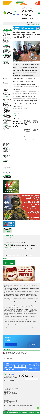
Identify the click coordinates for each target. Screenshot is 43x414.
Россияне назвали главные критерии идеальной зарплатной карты (7, 99)
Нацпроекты (25, 14)
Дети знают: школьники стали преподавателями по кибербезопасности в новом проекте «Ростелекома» (7, 41)
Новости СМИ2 (16, 113)
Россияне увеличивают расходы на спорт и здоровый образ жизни (7, 168)
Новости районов (8, 235)
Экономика (6, 96)
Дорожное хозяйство (27, 8)
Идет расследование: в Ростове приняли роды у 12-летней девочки (9, 353)
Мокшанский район (8, 237)
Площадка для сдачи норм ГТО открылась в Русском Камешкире (15, 251)
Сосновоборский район (9, 244)
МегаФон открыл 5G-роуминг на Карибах (6, 47)
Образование (25, 18)
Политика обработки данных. (20, 409)
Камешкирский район (8, 250)
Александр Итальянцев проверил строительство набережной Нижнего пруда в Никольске (19, 248)
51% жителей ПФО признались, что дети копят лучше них (7, 51)
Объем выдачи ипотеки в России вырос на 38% (7, 173)
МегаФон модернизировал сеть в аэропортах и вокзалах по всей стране (7, 135)
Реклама (33, 376)
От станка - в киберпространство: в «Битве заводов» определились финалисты (7, 77)
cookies (11, 410)
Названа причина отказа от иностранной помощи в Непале (21, 357)
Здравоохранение (26, 17)
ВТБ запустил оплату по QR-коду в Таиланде (7, 94)
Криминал (32, 13)
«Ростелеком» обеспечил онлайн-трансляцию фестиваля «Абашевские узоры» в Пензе (7, 64)
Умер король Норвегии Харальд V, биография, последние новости (21, 353)
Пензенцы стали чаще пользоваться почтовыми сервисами (7, 104)
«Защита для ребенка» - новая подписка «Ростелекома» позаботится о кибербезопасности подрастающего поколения (7, 143)
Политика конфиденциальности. (9, 409)
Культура (31, 18)
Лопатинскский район (29, 22)
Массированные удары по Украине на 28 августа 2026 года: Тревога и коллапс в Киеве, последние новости (8, 358)
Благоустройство (7, 175)
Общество (24, 10)
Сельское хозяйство (8, 54)
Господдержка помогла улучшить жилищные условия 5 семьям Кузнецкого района (18, 255)
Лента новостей (7, 29)
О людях (6, 114)
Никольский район (8, 247)
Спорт (23, 19)
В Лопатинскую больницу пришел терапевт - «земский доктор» (6, 34)
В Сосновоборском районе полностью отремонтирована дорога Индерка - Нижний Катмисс (19, 245)
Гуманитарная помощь (27, 15)
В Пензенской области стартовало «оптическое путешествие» (7, 122)
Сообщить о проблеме (11, 344)
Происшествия (25, 13)
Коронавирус (27, 375)
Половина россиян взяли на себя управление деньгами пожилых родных (7, 70)
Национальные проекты (24, 376)
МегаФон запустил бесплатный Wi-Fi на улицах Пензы (6, 82)
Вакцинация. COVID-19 (24, 374)
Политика (30, 10)
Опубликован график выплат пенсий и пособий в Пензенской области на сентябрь (23, 412)
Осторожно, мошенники (27, 11)
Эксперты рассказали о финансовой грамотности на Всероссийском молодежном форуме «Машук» (7, 128)
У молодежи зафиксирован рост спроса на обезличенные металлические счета (6, 150)
